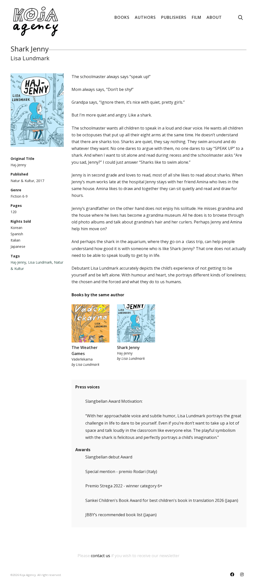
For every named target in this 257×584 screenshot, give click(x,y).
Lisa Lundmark (40, 262)
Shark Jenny (128, 347)
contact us (100, 555)
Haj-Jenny (18, 262)
